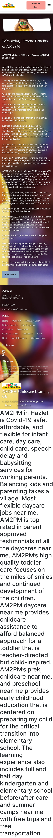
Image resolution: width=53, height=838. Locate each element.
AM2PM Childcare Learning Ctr (26, 393)
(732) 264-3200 (8, 305)
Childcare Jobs (38, 338)
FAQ (39, 333)
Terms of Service (24, 405)
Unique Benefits (9, 325)
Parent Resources (19, 338)
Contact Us (28, 333)
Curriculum (7, 329)
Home (5, 320)
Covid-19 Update (10, 333)
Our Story (16, 320)
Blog (4, 338)
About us (7, 361)
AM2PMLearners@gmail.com (14, 309)
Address (7, 290)
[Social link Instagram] (23, 353)
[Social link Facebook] (23, 350)
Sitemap (8, 405)
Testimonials (23, 329)
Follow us (8, 345)
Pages (5, 315)
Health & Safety (32, 320)
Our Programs (28, 325)
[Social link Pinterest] (23, 355)
